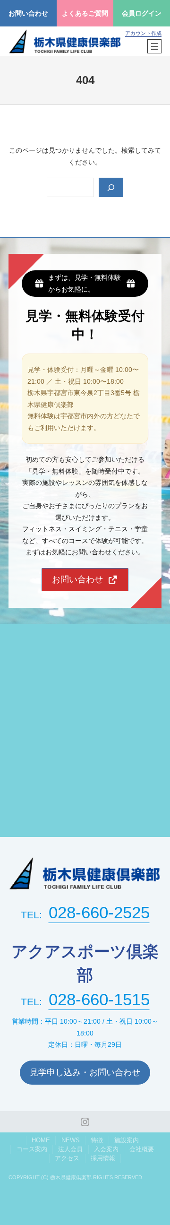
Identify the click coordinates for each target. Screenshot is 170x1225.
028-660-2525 (99, 912)
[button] (85, 579)
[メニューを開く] (154, 46)
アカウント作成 (143, 33)
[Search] (111, 187)
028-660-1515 (99, 999)
